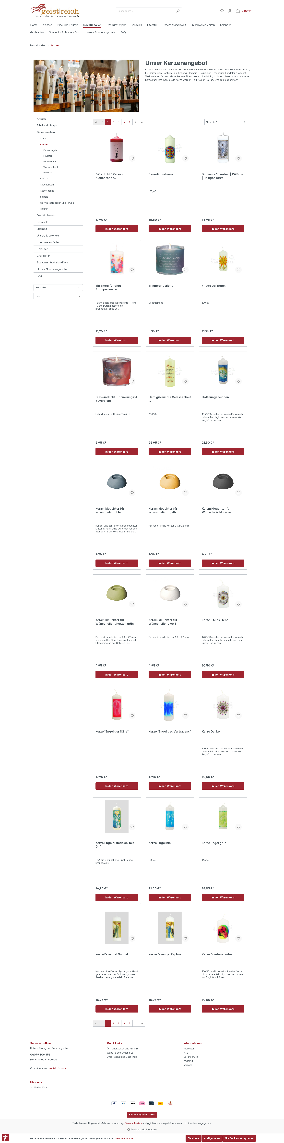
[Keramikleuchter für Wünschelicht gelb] (170, 482)
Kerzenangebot (51, 150)
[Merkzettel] (222, 11)
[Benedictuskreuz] (170, 147)
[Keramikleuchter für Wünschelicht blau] (116, 482)
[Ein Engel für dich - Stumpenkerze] (116, 259)
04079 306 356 (40, 1054)
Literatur (42, 228)
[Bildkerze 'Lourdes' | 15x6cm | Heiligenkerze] (223, 147)
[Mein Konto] (230, 11)
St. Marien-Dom (38, 1087)
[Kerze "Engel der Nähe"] (116, 705)
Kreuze (44, 178)
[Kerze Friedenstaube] (223, 928)
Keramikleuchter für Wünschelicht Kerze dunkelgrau (216, 510)
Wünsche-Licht (50, 167)
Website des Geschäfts (120, 1052)
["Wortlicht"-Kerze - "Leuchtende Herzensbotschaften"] (116, 147)
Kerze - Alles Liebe (215, 620)
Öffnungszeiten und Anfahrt (122, 1048)
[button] (5, 1137)
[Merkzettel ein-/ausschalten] (132, 158)
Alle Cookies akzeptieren (239, 1138)
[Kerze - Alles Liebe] (223, 593)
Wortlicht (47, 172)
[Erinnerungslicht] (170, 259)
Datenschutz (191, 1056)
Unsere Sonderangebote (52, 269)
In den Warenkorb (116, 228)
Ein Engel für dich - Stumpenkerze (109, 287)
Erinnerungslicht (161, 285)
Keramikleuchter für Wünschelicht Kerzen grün (114, 621)
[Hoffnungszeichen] (223, 370)
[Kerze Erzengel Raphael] (170, 928)
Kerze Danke (211, 731)
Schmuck (42, 222)
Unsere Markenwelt (48, 235)
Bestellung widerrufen (142, 1114)
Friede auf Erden (214, 285)
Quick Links (114, 1043)
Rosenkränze (47, 190)
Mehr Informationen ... (125, 1138)
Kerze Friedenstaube (217, 954)
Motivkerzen (49, 161)
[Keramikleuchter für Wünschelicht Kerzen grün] (116, 593)
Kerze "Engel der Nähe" (112, 731)
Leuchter (47, 156)
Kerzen (44, 144)
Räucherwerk (47, 184)
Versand (188, 1065)
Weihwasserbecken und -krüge (57, 202)
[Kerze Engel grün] (223, 816)
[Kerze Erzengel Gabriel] (116, 928)
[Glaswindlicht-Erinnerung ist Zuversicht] (116, 370)
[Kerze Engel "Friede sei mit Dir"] (116, 816)
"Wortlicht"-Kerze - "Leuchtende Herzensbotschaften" (111, 176)
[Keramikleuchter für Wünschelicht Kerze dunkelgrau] (223, 482)
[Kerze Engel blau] (170, 816)
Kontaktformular (57, 1068)
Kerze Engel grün (214, 843)
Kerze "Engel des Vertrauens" (170, 731)
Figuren (44, 208)
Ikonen (43, 138)
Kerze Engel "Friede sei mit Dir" (114, 844)
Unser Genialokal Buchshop (122, 1056)
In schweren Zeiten (48, 242)
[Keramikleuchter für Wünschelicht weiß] (170, 593)
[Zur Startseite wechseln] (55, 10)
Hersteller (41, 287)
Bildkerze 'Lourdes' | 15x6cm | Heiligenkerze (222, 176)
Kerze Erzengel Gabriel (111, 954)
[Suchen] (178, 11)
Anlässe (41, 118)
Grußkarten (43, 255)
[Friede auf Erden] (223, 259)
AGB (186, 1052)
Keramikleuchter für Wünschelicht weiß (163, 621)
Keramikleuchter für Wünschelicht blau (109, 510)
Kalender (42, 249)
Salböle (44, 196)
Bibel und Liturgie (47, 125)
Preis (38, 296)
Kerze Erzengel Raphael (165, 954)
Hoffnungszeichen (215, 397)
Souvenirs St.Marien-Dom (52, 262)
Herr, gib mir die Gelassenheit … (170, 398)
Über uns (36, 1082)
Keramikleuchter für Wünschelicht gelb (163, 510)
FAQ (39, 276)
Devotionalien (46, 132)
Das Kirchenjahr (46, 215)
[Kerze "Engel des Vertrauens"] (170, 705)
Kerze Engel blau (160, 843)
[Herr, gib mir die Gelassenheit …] (170, 370)
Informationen (193, 1043)
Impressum (189, 1048)
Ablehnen (193, 1138)
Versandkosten (133, 1123)
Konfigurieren (212, 1138)
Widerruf (188, 1060)
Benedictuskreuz (161, 174)
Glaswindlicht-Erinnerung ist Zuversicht (116, 398)
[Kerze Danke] (223, 705)
